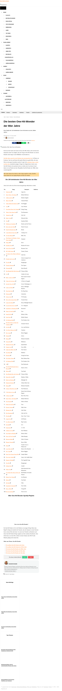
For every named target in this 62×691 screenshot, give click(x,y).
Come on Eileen (9, 287)
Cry (7, 274)
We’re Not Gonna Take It (11, 299)
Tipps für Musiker (10, 24)
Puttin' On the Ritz (10, 404)
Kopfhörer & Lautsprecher (37, 112)
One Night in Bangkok (11, 433)
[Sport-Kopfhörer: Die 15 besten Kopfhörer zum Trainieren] (10, 676)
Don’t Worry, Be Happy (11, 194)
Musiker (10, 81)
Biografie (8, 90)
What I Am (8, 469)
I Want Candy (9, 395)
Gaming (5, 66)
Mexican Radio (9, 439)
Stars (4, 75)
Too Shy (8, 262)
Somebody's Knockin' (11, 485)
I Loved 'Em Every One (11, 305)
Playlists (8, 15)
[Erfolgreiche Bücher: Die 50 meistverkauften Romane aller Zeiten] (10, 661)
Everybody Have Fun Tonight (12, 209)
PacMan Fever (9, 245)
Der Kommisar (9, 413)
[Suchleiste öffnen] (2, 109)
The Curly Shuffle (10, 457)
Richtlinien (34, 686)
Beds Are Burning (10, 380)
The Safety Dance (10, 358)
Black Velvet (9, 200)
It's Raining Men (9, 361)
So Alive (8, 327)
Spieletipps (8, 69)
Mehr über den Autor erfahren (10, 571)
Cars (7, 206)
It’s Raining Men (9, 320)
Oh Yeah (8, 483)
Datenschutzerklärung (21, 686)
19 (6, 364)
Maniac (7, 338)
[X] (19, 143)
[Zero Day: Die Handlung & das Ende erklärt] (10, 623)
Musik (4, 12)
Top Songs (8, 33)
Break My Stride (9, 377)
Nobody (8, 335)
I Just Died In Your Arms (11, 232)
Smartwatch (8, 105)
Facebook (46, 686)
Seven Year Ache (9, 248)
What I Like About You (11, 212)
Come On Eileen (9, 302)
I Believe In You (9, 430)
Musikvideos (8, 36)
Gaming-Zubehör (9, 72)
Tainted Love (9, 215)
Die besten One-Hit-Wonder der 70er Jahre (15, 552)
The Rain (8, 416)
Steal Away (8, 317)
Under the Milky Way (11, 349)
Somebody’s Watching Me (12, 308)
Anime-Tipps (8, 51)
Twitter (50, 686)
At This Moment (9, 235)
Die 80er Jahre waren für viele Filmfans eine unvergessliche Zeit (18, 158)
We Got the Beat (9, 491)
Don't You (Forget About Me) (12, 454)
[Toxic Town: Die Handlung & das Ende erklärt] (10, 593)
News (7, 39)
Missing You (9, 410)
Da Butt (7, 424)
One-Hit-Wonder (17, 116)
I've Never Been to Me (11, 330)
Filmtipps (8, 45)
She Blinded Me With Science (12, 271)
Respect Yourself (9, 442)
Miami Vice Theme (10, 477)
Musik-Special (9, 21)
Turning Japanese (10, 265)
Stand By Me (9, 314)
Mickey (7, 371)
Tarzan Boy (8, 341)
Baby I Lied (8, 218)
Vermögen (8, 78)
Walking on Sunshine (11, 224)
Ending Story (9, 466)
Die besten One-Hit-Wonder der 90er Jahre (15, 550)
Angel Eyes (8, 419)
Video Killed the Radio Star (12, 203)
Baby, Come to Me (10, 277)
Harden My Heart (10, 344)
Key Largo (8, 333)
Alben (7, 30)
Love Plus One (9, 448)
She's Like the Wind (10, 226)
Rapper (9, 84)
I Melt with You (9, 197)
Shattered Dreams (10, 382)
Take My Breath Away (11, 229)
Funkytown (8, 192)
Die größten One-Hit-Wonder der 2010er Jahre (16, 547)
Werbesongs (9, 27)
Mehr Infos (33, 140)
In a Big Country (9, 421)
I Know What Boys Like (11, 388)
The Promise (9, 401)
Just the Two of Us (10, 284)
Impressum (13, 686)
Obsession (8, 294)
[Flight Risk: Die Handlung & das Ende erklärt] (10, 608)
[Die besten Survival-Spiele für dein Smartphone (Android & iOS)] (10, 646)
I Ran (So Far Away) (10, 281)
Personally (8, 268)
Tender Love (9, 347)
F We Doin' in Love (10, 392)
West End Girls (9, 291)
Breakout (8, 355)
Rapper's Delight (9, 460)
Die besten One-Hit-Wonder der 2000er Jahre (16, 549)
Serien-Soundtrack (10, 63)
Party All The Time (10, 436)
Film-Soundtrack (9, 60)
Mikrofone (8, 102)
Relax (7, 445)
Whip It (7, 242)
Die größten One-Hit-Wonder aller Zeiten (15, 545)
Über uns (29, 686)
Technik (5, 93)
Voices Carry (9, 296)
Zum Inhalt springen (4, 1)
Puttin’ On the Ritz (10, 311)
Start (5, 116)
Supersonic (8, 427)
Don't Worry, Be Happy (11, 398)
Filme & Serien (6, 42)
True (7, 221)
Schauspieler (11, 87)
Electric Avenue (9, 407)
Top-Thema (12, 574)
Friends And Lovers (10, 259)
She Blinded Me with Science (12, 374)
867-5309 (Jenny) (10, 251)
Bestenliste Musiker (10, 18)
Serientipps (8, 48)
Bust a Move (9, 488)
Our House (8, 352)
